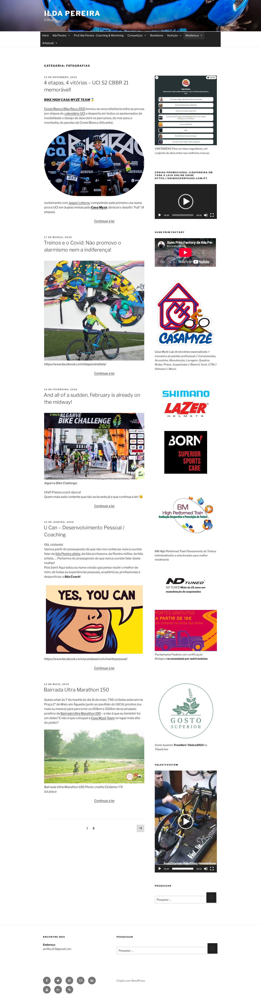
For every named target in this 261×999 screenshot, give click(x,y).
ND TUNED (173, 587)
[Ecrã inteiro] (212, 215)
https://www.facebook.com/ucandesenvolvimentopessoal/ (85, 659)
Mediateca (192, 35)
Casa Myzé (99, 207)
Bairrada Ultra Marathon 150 (76, 690)
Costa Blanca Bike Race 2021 (64, 109)
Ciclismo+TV (114, 787)
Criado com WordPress (131, 980)
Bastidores (156, 35)
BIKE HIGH (52, 100)
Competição (135, 35)
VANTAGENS (163, 148)
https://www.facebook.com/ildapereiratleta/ (75, 364)
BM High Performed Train (170, 551)
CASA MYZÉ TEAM (75, 100)
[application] (186, 201)
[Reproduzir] (160, 215)
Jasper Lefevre (79, 203)
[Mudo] (206, 215)
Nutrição (172, 35)
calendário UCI (74, 113)
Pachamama (163, 654)
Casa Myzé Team (103, 718)
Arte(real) (48, 43)
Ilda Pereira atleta (67, 554)
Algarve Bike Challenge (60, 483)
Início (45, 35)
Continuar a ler (104, 221)
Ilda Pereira (72, 13)
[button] (185, 201)
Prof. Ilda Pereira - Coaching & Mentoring (99, 35)
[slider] (182, 869)
